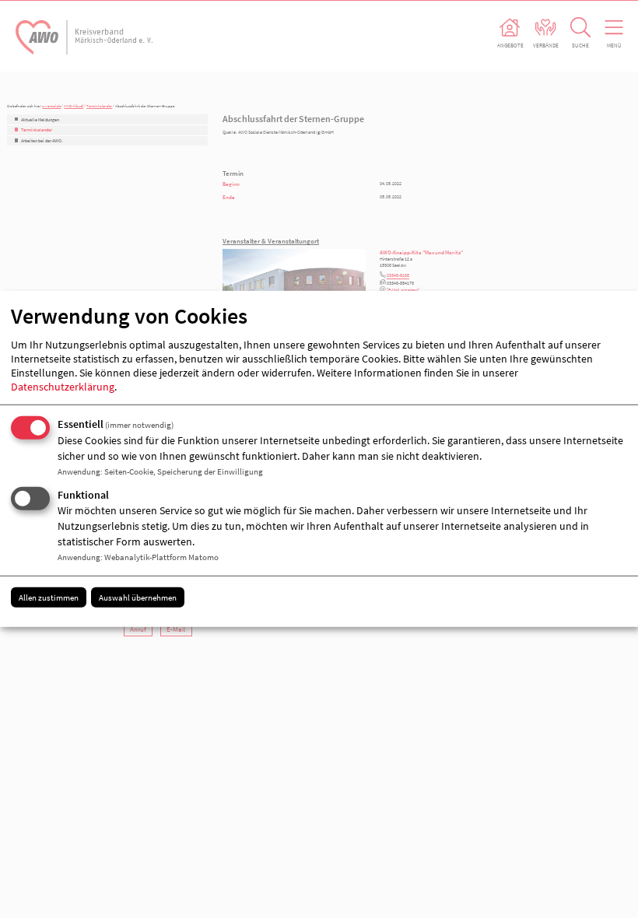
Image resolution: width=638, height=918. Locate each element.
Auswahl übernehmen (138, 596)
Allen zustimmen (49, 596)
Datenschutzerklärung (62, 387)
